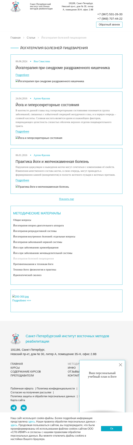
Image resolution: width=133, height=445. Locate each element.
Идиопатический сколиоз (27, 275)
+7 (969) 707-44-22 (109, 18)
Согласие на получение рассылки (31, 392)
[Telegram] (14, 408)
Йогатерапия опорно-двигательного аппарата (38, 225)
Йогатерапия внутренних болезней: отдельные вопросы (44, 236)
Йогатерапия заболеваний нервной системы (37, 242)
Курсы (15, 367)
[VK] (24, 408)
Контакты (75, 375)
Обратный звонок (109, 24)
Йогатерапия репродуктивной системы (35, 231)
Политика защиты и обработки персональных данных (43, 396)
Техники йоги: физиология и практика (34, 269)
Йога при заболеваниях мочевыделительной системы (42, 253)
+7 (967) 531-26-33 (109, 14)
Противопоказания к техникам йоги (33, 264)
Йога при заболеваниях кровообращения (35, 247)
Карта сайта (18, 400)
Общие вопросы (22, 220)
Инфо (72, 367)
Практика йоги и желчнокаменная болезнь (52, 161)
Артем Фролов (42, 98)
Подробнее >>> (21, 300)
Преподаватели (22, 375)
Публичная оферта (22, 388)
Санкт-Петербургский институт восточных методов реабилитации (41, 6)
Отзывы (73, 371)
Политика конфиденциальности (56, 388)
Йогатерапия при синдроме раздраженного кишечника (63, 68)
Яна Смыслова (42, 61)
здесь (31, 421)
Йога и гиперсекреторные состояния (47, 105)
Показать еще (66, 199)
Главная (17, 364)
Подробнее (22, 75)
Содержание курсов (26, 371)
